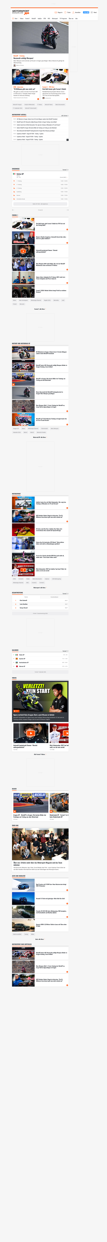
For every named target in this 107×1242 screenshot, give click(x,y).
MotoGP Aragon (17, 104)
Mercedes (56, 300)
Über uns (71, 18)
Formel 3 (42, 582)
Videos (21, 18)
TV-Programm (63, 18)
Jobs (76, 18)
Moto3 (32, 432)
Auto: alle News (39, 939)
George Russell (24, 608)
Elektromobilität (17, 934)
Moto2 (25, 432)
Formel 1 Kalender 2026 (40, 672)
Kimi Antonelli (23, 600)
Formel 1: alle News (39, 309)
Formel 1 (27, 18)
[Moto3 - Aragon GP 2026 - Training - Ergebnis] (39, 139)
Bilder (32, 934)
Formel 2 (34, 582)
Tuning (26, 934)
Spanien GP (22, 659)
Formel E (21, 579)
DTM (45, 18)
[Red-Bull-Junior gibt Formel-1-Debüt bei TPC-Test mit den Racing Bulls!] (40, 224)
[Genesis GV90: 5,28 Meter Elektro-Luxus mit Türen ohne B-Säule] (40, 925)
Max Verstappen (23, 300)
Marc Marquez (54, 428)
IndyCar (40, 18)
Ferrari (15, 304)
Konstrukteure (54, 597)
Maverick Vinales (41, 432)
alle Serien (64, 116)
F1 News (39, 104)
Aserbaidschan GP (24, 662)
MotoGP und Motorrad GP (21, 343)
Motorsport (55, 18)
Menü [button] (95, 12)
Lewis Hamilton (24, 604)
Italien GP (20, 174)
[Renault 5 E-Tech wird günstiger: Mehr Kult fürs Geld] (40, 898)
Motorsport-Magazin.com (20, 12)
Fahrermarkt (44, 428)
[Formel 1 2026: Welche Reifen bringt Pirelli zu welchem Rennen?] (40, 291)
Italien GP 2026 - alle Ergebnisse (40, 204)
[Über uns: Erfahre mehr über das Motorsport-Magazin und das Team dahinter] (40, 850)
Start (16, 18)
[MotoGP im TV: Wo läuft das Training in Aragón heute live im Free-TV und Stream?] (40, 419)
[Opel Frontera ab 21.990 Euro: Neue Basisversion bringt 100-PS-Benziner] (40, 885)
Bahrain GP (22, 666)
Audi (63, 300)
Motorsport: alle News (39, 588)
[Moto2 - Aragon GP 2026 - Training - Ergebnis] (39, 136)
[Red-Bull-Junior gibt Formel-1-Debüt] (55, 85)
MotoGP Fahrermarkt (30, 108)
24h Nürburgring (56, 579)
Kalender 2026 (17, 432)
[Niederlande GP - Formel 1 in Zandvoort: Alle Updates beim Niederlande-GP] (67, 807)
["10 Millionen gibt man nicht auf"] (26, 85)
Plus (85, 12)
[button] (68, 140)
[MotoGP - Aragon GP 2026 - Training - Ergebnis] (39, 133)
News (14, 300)
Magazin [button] (60, 12)
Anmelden (77, 12)
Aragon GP (16, 428)
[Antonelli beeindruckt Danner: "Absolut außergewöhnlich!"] (40, 251)
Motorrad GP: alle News (39, 437)
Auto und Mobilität (18, 876)
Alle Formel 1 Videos (39, 754)
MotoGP (34, 18)
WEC (49, 18)
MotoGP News (48, 104)
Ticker (69, 12)
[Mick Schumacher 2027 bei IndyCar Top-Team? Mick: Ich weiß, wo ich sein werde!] (40, 570)
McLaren (22, 304)
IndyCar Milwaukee (29, 104)
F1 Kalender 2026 (17, 108)
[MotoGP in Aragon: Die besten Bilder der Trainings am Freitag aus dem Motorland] (39, 127)
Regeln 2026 (47, 300)
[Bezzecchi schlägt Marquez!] (40, 45)
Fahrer (26, 597)
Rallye (28, 579)
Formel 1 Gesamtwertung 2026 (40, 613)
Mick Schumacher (60, 104)
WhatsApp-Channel (36, 300)
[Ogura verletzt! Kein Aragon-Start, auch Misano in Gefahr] (40, 701)
